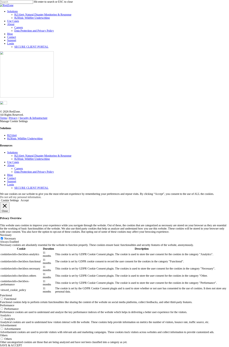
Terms (3, 117)
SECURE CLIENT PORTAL (31, 46)
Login (10, 43)
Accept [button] (25, 200)
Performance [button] (7, 305)
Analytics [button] (5, 315)
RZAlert (12, 135)
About (10, 24)
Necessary (10, 238)
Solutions (12, 11)
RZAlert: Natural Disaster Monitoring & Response (42, 14)
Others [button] (4, 335)
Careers (18, 27)
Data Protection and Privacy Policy (34, 30)
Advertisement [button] (8, 325)
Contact (11, 37)
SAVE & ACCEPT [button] (11, 345)
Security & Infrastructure (33, 117)
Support (11, 40)
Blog (10, 33)
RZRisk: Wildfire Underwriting (32, 17)
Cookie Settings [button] (10, 200)
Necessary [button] (6, 234)
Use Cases (13, 21)
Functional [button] (6, 295)
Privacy (13, 117)
